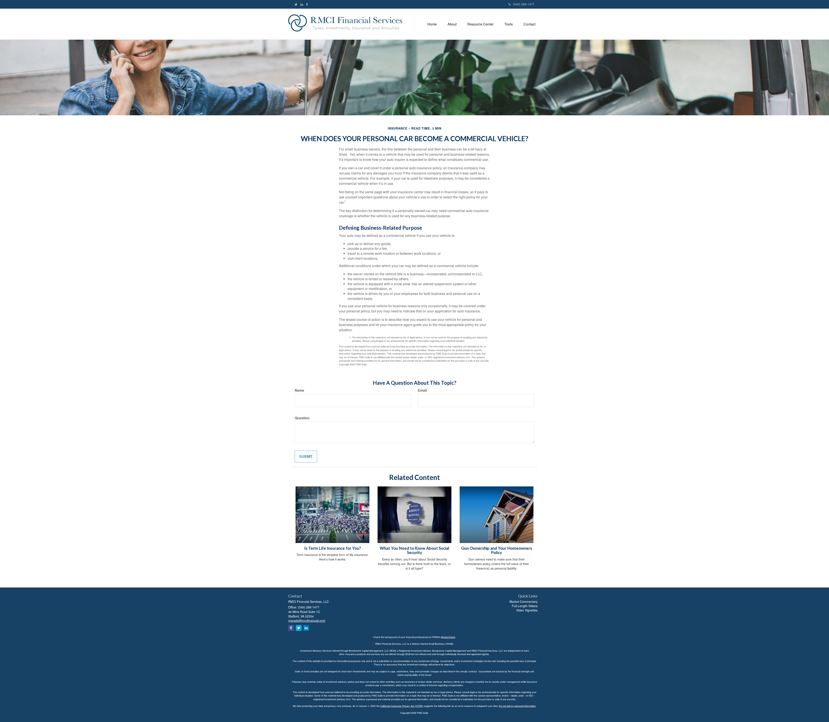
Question (302, 418)
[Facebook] (307, 4)
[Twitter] (296, 4)
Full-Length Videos (525, 606)
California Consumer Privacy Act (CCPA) (401, 706)
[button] (452, 24)
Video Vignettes (527, 610)
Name (299, 390)
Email (422, 390)
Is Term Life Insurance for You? (332, 548)
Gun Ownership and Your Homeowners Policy (496, 550)
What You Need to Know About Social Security (414, 550)
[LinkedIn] (302, 4)
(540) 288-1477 (523, 4)
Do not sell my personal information (517, 706)
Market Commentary (523, 601)
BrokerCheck (448, 637)
